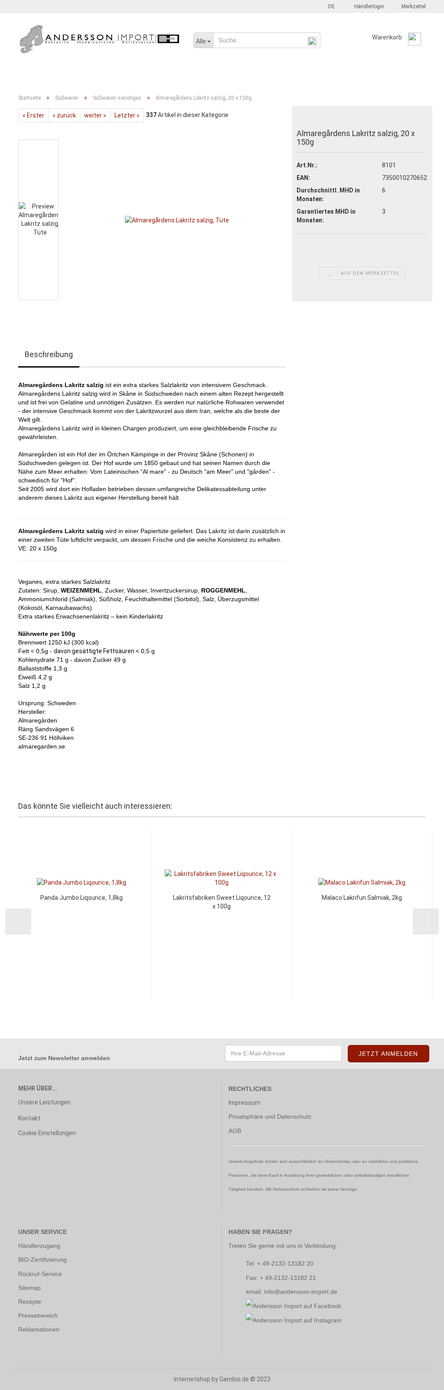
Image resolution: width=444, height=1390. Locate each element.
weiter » (95, 115)
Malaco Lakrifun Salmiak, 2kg (362, 897)
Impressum (245, 1102)
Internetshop (192, 1379)
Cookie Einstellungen (47, 1133)
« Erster (33, 115)
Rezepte (29, 1301)
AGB (235, 1130)
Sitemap (29, 1287)
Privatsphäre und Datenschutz (270, 1116)
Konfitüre (194, 75)
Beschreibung (49, 354)
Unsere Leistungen (44, 1102)
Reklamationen (38, 1329)
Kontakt (29, 1118)
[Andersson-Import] (99, 39)
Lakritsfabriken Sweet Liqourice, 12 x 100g (222, 902)
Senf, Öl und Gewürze (254, 75)
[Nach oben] (420, 1377)
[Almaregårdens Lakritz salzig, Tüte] (177, 219)
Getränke (152, 75)
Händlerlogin (368, 6)
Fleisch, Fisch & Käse (95, 75)
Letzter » (127, 115)
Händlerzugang (39, 1245)
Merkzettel (412, 6)
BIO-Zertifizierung (42, 1259)
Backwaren (35, 75)
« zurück (64, 115)
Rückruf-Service (40, 1273)
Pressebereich (38, 1315)
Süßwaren (316, 75)
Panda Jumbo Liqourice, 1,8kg (81, 897)
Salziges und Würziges (380, 75)
